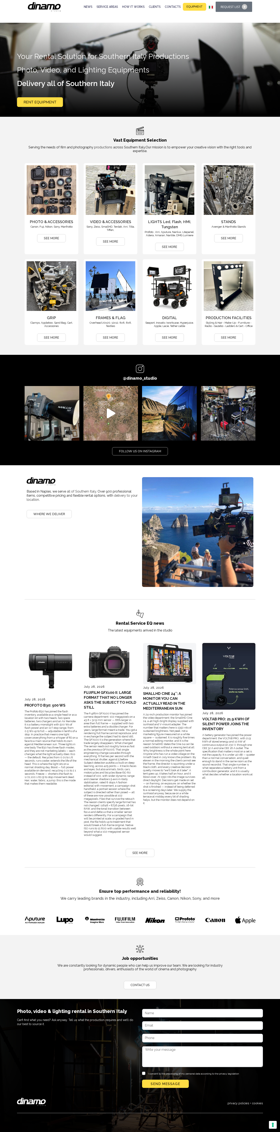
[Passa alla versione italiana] (211, 7)
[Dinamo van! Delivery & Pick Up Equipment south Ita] (169, 413)
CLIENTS (155, 6)
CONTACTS (173, 6)
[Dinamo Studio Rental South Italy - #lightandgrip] (110, 413)
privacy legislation (229, 1073)
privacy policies (238, 1103)
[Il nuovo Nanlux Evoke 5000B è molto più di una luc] (52, 413)
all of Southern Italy (81, 491)
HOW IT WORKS (133, 6)
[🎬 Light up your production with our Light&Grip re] (228, 413)
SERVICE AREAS (107, 6)
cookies (257, 1103)
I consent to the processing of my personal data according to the (193, 1073)
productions (103, 147)
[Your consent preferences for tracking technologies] (273, 1125)
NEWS (88, 6)
